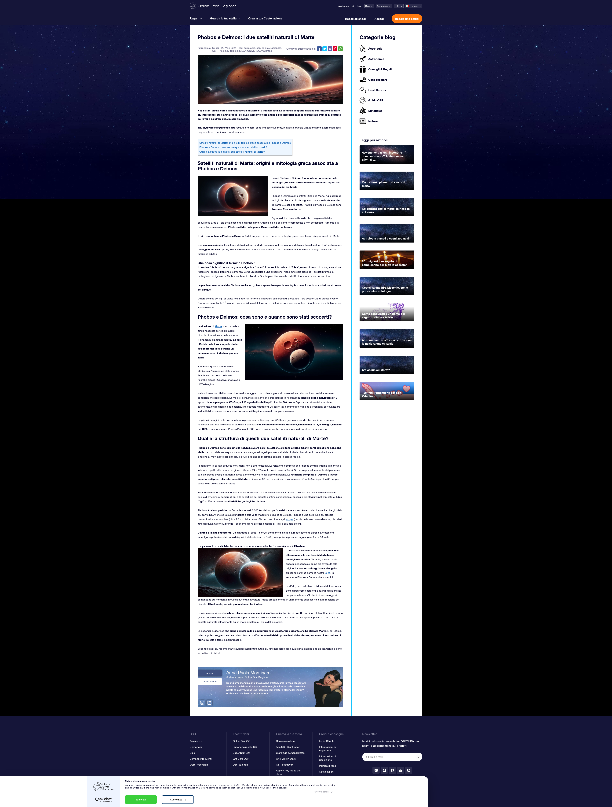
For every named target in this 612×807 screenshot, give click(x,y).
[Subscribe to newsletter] (418, 757)
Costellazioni (326, 771)
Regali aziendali (356, 18)
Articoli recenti (210, 681)
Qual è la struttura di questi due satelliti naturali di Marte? (232, 151)
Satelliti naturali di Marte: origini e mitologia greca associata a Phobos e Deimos (245, 142)
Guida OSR (215, 49)
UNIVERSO (253, 50)
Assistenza (343, 6)
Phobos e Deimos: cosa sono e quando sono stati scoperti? (233, 147)
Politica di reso (327, 765)
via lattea (266, 50)
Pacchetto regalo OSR (245, 746)
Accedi (379, 18)
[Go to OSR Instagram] (376, 770)
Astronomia (204, 47)
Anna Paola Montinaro (248, 672)
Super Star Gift (241, 752)
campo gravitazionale (268, 47)
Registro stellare (285, 741)
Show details (321, 791)
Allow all (141, 799)
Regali (194, 18)
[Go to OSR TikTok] (384, 770)
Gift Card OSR (241, 758)
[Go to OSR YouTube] (400, 770)
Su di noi (356, 6)
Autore (209, 673)
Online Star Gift (241, 741)
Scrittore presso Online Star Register (247, 677)
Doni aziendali (241, 764)
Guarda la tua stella (223, 18)
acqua (289, 519)
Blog (367, 6)
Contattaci (196, 746)
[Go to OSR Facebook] (392, 770)
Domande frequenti (201, 758)
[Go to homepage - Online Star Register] (213, 6)
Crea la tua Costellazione (265, 18)
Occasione (382, 6)
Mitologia (232, 50)
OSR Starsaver (284, 764)
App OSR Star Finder (287, 746)
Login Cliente (326, 741)
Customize (176, 799)
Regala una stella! (407, 18)
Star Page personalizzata (290, 752)
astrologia (249, 47)
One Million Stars (286, 758)
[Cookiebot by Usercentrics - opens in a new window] (103, 799)
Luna (327, 572)
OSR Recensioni (199, 764)
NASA (242, 50)
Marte (218, 326)
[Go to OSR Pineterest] (408, 770)
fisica (223, 50)
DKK (397, 6)
